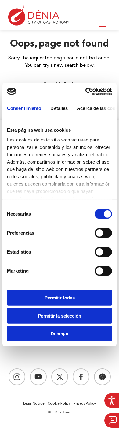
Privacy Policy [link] (85, 403)
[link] (111, 400)
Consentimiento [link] (24, 108)
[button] (111, 420)
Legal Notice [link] (34, 403)
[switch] (103, 233)
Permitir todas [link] (60, 297)
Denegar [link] (60, 333)
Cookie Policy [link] (59, 403)
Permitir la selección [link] (59, 315)
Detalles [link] (59, 108)
